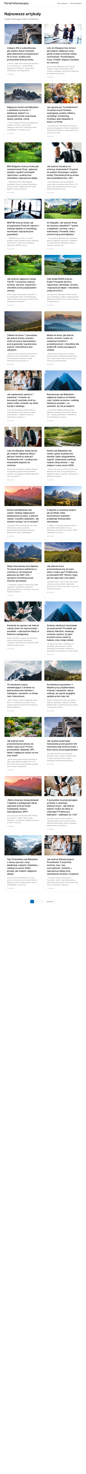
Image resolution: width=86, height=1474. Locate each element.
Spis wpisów (62, 3)
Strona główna (76, 3)
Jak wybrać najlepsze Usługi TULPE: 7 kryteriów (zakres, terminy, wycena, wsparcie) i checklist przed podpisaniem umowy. (21, 285)
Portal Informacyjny (16, 3)
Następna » (50, 901)
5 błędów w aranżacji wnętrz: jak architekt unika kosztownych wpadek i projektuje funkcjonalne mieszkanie (61, 516)
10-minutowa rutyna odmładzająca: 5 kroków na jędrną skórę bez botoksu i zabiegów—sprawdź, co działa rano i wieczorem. (22, 690)
